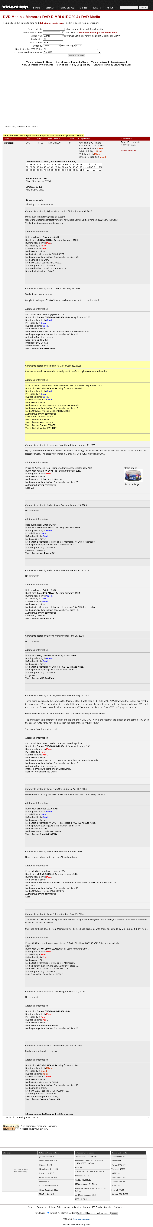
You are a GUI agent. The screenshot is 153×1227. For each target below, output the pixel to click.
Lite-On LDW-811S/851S (49, 948)
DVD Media (12, 16)
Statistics (108, 1207)
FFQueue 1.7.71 (45, 1165)
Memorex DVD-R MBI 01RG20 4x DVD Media (63, 16)
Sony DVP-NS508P (119, 1177)
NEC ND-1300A (44, 874)
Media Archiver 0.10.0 (48, 1160)
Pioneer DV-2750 (118, 1165)
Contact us (42, 1207)
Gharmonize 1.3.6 (46, 1173)
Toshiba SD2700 (118, 1169)
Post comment (128, 150)
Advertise (77, 1207)
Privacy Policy (56, 1207)
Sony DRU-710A (45, 527)
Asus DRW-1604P (45, 470)
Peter (49, 789)
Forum (36, 7)
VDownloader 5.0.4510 (48, 1177)
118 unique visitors (20, 1169)
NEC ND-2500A (44, 388)
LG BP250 (115, 1173)
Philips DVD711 (50, 771)
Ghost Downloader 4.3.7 (49, 1185)
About (67, 1207)
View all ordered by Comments (37, 64)
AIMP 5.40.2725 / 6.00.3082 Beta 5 (89, 1171)
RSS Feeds (97, 1207)
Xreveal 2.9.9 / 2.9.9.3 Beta (86, 1156)
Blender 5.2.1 (44, 1181)
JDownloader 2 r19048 (48, 1169)
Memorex (8, 142)
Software (50, 7)
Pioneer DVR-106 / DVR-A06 (50, 317)
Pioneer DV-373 (117, 1160)
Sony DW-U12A (44, 808)
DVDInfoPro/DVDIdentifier (62, 161)
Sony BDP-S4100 (118, 1181)
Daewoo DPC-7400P (119, 1194)
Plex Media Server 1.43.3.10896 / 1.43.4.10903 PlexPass (89, 1161)
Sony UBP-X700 (117, 1190)
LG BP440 (115, 1185)
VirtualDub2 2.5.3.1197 (48, 1190)
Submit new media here (51, 22)
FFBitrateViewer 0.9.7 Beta (86, 1184)
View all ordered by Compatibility (73, 64)
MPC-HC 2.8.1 (81, 1199)
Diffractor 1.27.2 (82, 1175)
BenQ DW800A (44, 655)
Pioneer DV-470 (117, 1156)
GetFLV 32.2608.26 (83, 1180)
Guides (83, 7)
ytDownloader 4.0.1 (47, 1156)
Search (31, 1207)
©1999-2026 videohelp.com (76, 1224)
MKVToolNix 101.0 (46, 1194)
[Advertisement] (78, 101)
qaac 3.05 (79, 1167)
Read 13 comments (130, 142)
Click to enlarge (131, 484)
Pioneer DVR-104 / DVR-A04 (50, 746)
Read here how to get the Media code (98, 32)
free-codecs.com (81, 1218)
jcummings (52, 445)
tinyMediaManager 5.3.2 (85, 1195)
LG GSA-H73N (44, 240)
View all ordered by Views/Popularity (112, 64)
